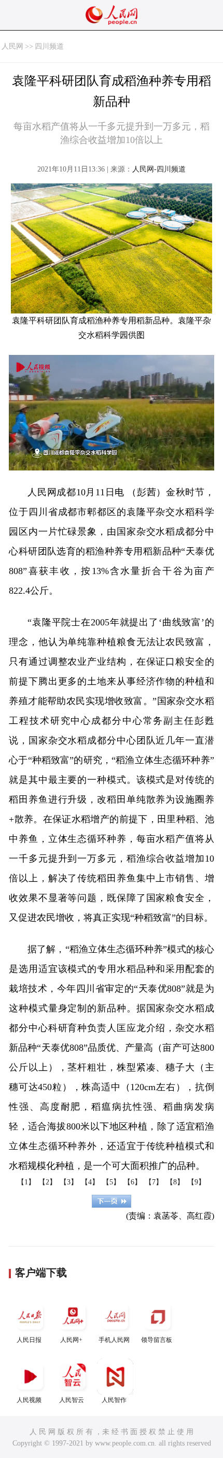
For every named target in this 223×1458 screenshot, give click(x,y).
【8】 (175, 1182)
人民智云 (71, 1400)
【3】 (69, 1182)
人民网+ (71, 1339)
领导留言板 (156, 1339)
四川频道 (49, 46)
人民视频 (29, 1400)
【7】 (154, 1182)
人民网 (12, 46)
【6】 (132, 1182)
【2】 (47, 1182)
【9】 (196, 1182)
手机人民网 (114, 1339)
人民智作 (114, 1400)
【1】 (26, 1182)
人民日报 (29, 1339)
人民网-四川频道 (159, 169)
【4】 (90, 1182)
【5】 (111, 1182)
